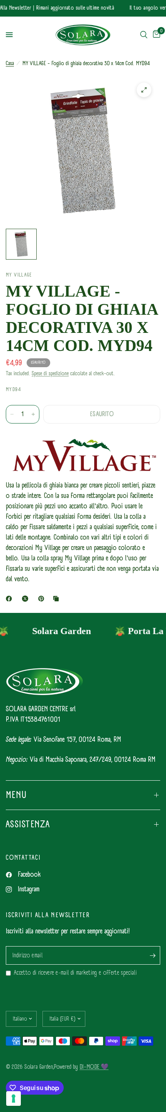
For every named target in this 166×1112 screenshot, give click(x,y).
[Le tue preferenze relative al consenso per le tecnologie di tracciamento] (13, 1098)
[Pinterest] (42, 598)
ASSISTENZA (28, 824)
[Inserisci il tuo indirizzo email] (152, 955)
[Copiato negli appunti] (57, 598)
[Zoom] (144, 90)
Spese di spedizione (50, 373)
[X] (26, 598)
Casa (10, 63)
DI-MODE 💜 (94, 1067)
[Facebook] (10, 598)
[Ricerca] (143, 35)
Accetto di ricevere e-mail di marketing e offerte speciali (75, 973)
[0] (155, 35)
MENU (16, 795)
